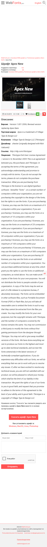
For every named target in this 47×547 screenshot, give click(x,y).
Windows (12, 426)
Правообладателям (23, 539)
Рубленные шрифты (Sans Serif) (34, 72)
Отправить (12, 466)
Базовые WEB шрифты (16, 72)
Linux (26, 426)
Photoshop (33, 426)
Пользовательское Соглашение (12, 533)
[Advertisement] (23, 31)
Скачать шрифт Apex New (23, 417)
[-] (44, 114)
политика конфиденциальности (34, 533)
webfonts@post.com (23, 544)
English (38, 3)
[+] (37, 114)
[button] (42, 89)
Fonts (15, 3)
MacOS (20, 426)
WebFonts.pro (26, 527)
